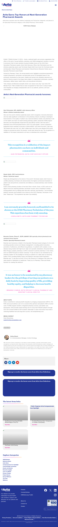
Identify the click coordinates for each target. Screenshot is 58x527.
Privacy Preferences (51, 509)
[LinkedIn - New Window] (55, 490)
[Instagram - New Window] (55, 495)
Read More (7, 424)
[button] (5, 362)
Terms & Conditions (18, 517)
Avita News (7, 327)
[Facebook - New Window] (45, 490)
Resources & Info (29, 519)
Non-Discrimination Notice (49, 517)
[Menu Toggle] (56, 5)
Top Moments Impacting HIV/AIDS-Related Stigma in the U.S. (14, 421)
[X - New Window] (50, 490)
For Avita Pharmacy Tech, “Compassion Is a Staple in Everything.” (42, 421)
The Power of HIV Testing (11, 445)
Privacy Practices (6, 517)
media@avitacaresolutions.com (12, 320)
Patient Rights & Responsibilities (32, 517)
